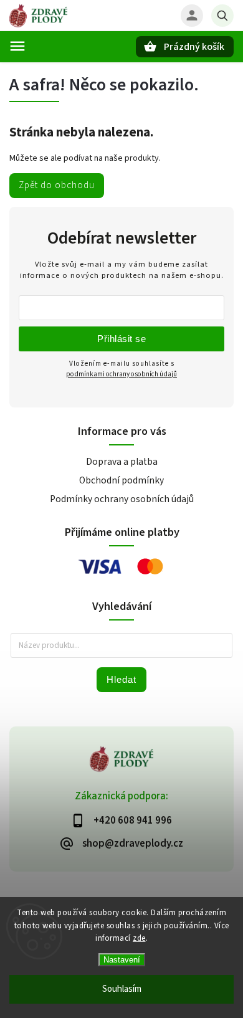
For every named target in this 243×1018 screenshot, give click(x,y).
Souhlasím (121, 989)
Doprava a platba (122, 462)
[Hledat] (222, 15)
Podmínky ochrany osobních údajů (122, 499)
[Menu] (17, 46)
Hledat (121, 679)
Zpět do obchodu (57, 185)
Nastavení (121, 959)
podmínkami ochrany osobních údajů (121, 374)
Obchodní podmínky (121, 480)
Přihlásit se (121, 338)
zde (139, 938)
